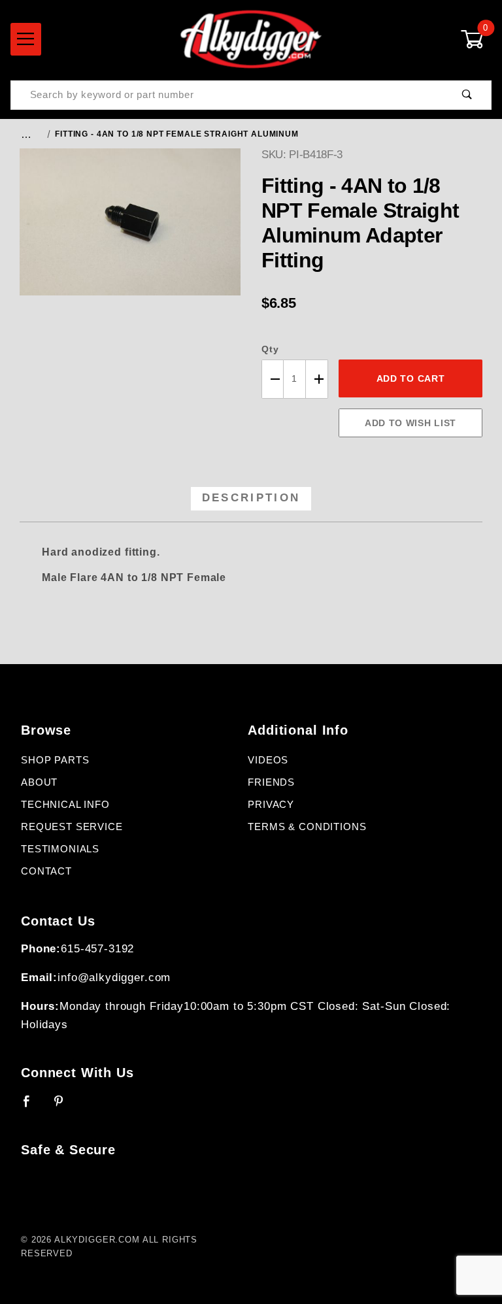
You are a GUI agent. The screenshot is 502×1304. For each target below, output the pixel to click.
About (39, 782)
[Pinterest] (64, 1106)
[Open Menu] (25, 39)
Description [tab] (251, 498)
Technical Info (65, 804)
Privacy (271, 804)
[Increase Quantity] (317, 379)
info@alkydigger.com (114, 977)
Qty (270, 349)
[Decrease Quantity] (272, 379)
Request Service (72, 827)
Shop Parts (55, 760)
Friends (271, 782)
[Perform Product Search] (467, 95)
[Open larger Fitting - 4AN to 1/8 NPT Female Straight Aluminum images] (130, 232)
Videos (268, 760)
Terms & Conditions (307, 827)
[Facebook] (32, 1106)
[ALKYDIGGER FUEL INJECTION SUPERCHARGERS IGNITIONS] (251, 38)
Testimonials (60, 849)
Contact (46, 871)
